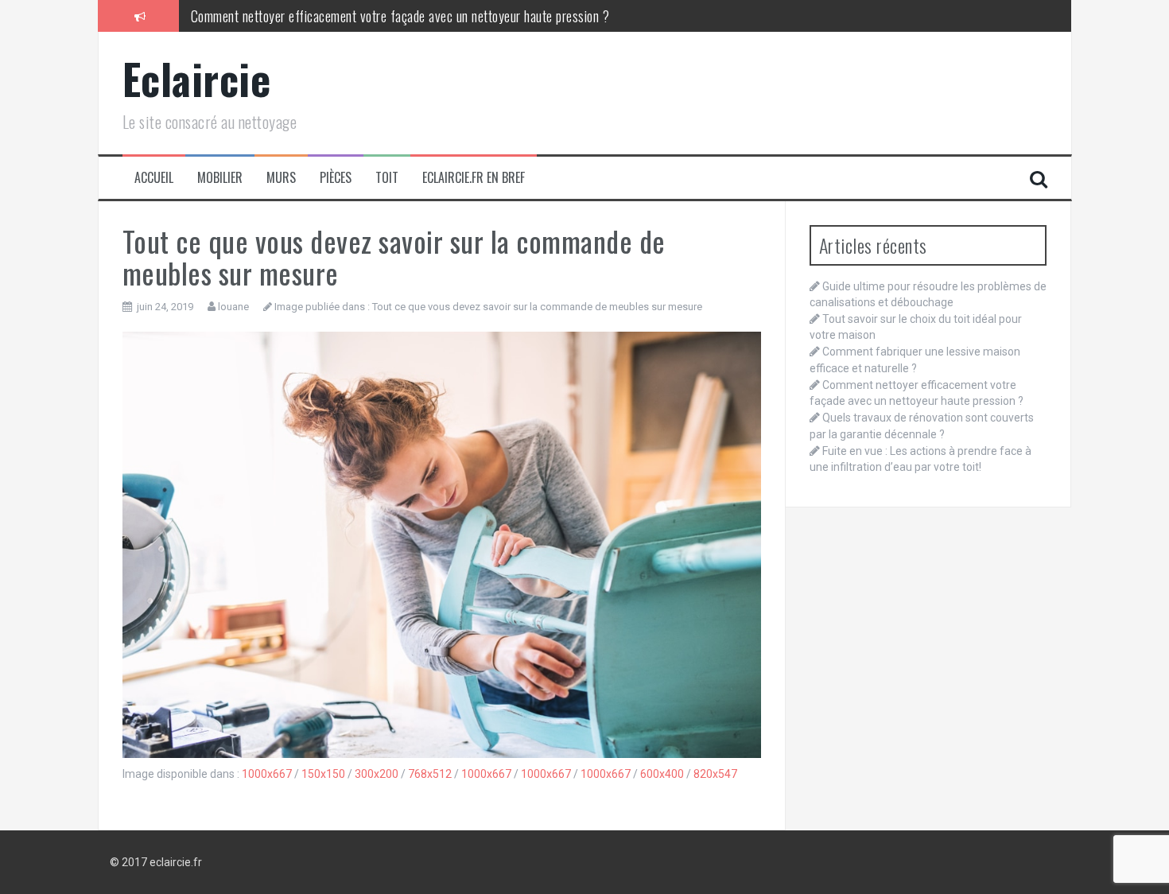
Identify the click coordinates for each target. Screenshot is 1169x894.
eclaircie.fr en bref (473, 178)
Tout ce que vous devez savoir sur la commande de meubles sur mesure (537, 307)
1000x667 (267, 774)
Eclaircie (196, 78)
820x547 (715, 774)
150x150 (323, 774)
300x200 (376, 774)
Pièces (335, 178)
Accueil (153, 178)
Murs (281, 178)
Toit (386, 178)
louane (233, 307)
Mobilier (220, 178)
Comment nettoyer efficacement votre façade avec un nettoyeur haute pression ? (400, 15)
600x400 (662, 774)
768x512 (430, 774)
